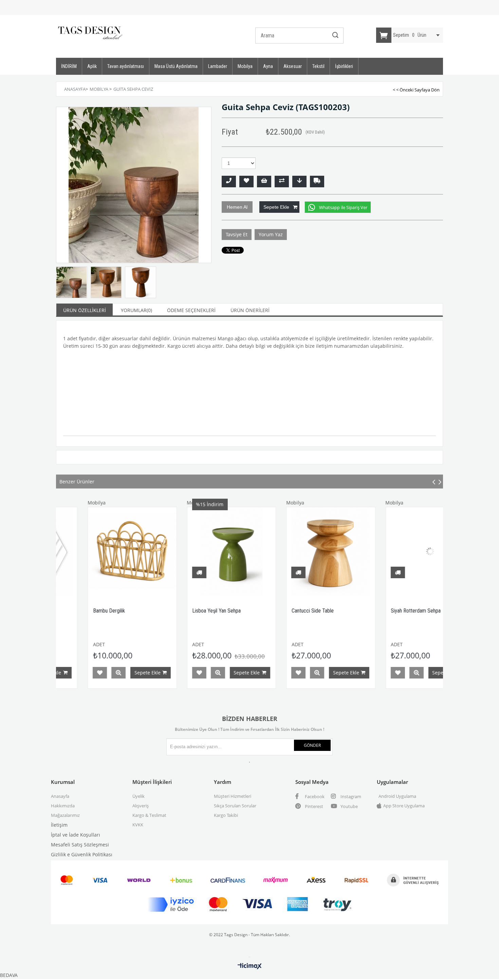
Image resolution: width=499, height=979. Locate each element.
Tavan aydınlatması (125, 66)
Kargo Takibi (226, 815)
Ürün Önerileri (250, 310)
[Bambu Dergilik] (93, 551)
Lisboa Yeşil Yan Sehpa (178, 610)
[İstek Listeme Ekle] (264, 181)
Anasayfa (60, 796)
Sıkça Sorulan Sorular (235, 806)
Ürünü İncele (80, 673)
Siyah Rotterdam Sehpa (377, 610)
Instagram (350, 796)
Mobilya (245, 66)
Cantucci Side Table (274, 610)
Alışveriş (140, 806)
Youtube (348, 806)
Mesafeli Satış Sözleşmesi (80, 844)
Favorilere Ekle (61, 673)
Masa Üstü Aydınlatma (176, 66)
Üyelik (138, 796)
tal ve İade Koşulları (77, 834)
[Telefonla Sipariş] (229, 181)
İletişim (59, 825)
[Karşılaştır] (282, 181)
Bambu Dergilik (70, 610)
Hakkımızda (63, 806)
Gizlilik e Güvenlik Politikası (81, 854)
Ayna (268, 66)
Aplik (92, 66)
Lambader (217, 66)
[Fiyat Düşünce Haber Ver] (299, 181)
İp (53, 834)
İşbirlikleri (344, 66)
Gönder (312, 745)
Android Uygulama (397, 796)
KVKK (137, 825)
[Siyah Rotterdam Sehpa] (391, 551)
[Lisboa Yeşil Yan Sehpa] (193, 551)
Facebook (314, 796)
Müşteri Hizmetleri (232, 796)
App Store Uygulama (404, 806)
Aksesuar (292, 66)
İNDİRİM (69, 66)
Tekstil (318, 66)
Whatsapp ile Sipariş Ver (343, 207)
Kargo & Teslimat (149, 815)
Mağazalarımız (65, 815)
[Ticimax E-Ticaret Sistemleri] (250, 966)
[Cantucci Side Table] (292, 551)
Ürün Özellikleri (84, 310)
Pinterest (313, 806)
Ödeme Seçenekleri (191, 310)
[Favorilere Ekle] (246, 181)
